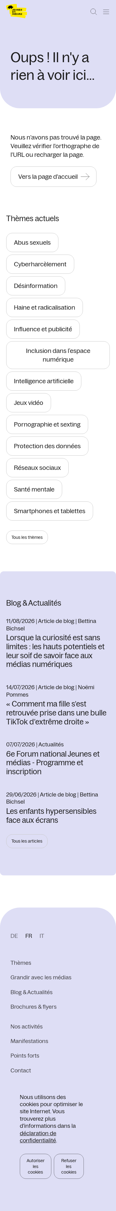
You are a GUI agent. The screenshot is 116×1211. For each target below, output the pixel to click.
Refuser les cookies (68, 1166)
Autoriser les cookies (36, 1166)
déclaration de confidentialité (38, 1137)
